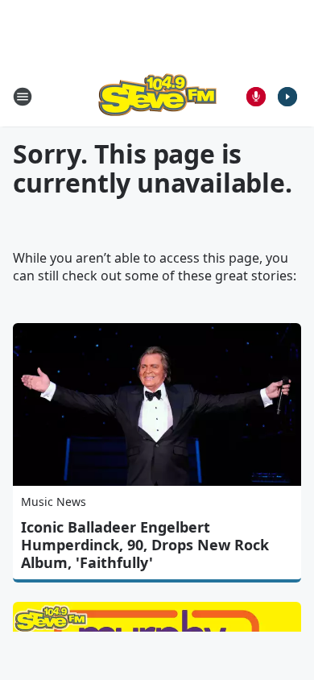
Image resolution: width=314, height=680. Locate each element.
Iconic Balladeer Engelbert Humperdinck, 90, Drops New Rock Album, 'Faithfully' (145, 544)
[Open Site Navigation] (22, 96)
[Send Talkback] (256, 96)
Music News (53, 501)
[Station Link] (157, 96)
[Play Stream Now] (287, 96)
